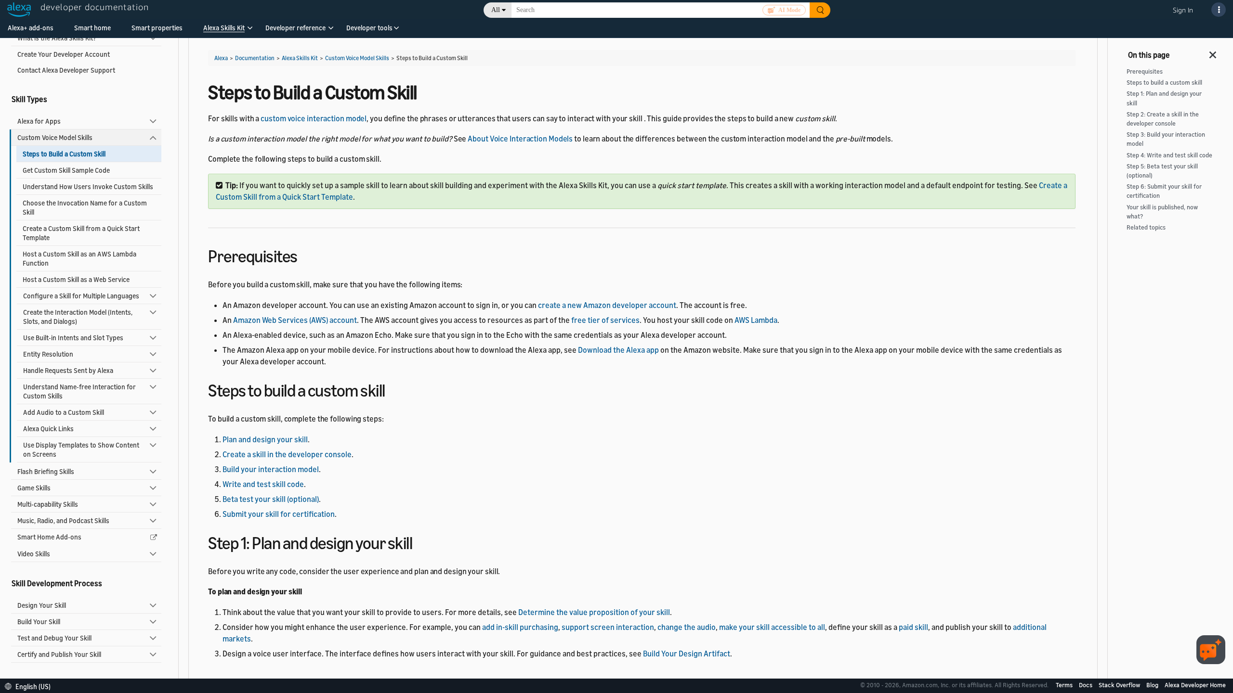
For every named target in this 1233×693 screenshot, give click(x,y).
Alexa (221, 58)
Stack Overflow (1120, 685)
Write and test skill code (263, 484)
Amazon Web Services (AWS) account (295, 320)
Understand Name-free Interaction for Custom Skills (79, 391)
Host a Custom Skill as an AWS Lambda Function (79, 258)
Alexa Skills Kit (224, 28)
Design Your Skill (41, 605)
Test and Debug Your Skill (54, 638)
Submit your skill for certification (279, 514)
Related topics (1146, 227)
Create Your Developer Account (63, 54)
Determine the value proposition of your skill (594, 612)
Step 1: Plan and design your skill (1164, 98)
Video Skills (33, 554)
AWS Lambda (756, 320)
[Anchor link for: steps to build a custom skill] (393, 389)
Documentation (255, 58)
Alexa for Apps (39, 121)
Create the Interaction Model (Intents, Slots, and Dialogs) (77, 316)
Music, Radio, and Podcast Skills (63, 520)
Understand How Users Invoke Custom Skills (88, 186)
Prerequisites (1145, 71)
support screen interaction (608, 627)
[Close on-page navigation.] (1213, 52)
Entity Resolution (48, 354)
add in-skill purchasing (520, 627)
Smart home (92, 28)
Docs (1086, 685)
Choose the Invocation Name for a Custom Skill (85, 207)
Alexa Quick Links (48, 428)
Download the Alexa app (618, 350)
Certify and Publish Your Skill (59, 654)
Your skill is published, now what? (1162, 212)
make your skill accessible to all (772, 627)
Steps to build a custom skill (1164, 82)
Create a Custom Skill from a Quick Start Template (81, 233)
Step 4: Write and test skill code (1169, 155)
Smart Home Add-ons (49, 537)
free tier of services (605, 320)
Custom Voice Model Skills (54, 137)
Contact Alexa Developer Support (66, 70)
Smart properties (157, 28)
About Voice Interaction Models (520, 138)
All (495, 9)
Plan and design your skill (265, 439)
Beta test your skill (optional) (271, 499)
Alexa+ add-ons (30, 28)
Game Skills (34, 488)
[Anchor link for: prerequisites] (306, 254)
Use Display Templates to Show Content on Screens (81, 449)
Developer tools (369, 28)
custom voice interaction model (314, 118)
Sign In (1183, 10)
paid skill (913, 627)
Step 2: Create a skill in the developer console (1163, 119)
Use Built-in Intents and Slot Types (73, 338)
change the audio (686, 627)
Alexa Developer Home (1195, 685)
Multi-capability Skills (47, 504)
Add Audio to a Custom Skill (63, 412)
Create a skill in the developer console (287, 454)
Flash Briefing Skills (45, 471)
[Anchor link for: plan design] (420, 541)
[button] (224, 31)
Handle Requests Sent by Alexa (68, 370)
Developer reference (295, 28)
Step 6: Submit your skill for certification (1164, 191)
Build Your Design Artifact (686, 653)
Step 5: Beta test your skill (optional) (1162, 171)
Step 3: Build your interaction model (1166, 139)
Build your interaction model (271, 469)
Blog (1153, 685)
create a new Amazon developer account (607, 305)
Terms (1065, 685)
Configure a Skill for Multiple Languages (81, 296)
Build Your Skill (38, 621)
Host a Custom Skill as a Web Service (76, 279)
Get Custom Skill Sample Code (66, 170)
